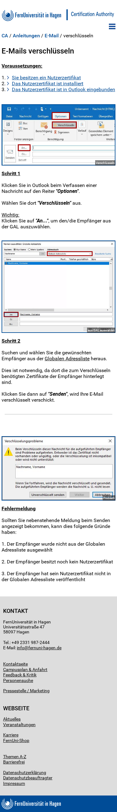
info (20, 647)
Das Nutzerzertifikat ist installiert (47, 83)
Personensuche (18, 680)
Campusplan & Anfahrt (25, 669)
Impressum (14, 783)
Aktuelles (12, 718)
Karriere (10, 734)
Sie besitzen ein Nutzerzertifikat (46, 78)
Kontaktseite (15, 663)
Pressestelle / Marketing (26, 690)
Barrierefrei (14, 761)
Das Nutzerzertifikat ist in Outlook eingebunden (63, 89)
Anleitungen (26, 36)
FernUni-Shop (16, 740)
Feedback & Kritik (20, 674)
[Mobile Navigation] (112, 26)
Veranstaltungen (19, 724)
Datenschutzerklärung (24, 772)
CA (5, 36)
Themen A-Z (14, 756)
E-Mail (52, 36)
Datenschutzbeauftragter (27, 777)
